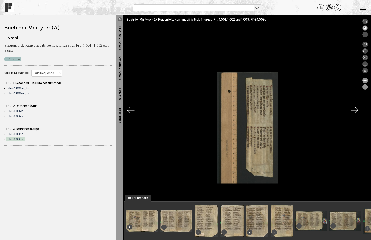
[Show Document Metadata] (365, 36)
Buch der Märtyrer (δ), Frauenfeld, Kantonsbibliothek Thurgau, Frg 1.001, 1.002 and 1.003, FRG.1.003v (196, 19)
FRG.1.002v (15, 116)
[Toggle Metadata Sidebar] (118, 19)
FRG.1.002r (15, 111)
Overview (14, 59)
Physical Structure (120, 38)
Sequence (120, 94)
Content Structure (120, 68)
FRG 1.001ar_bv (18, 88)
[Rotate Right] (365, 52)
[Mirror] (365, 59)
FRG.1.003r (15, 134)
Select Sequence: (16, 73)
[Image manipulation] (365, 65)
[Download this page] (365, 72)
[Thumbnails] (365, 29)
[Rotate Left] (365, 46)
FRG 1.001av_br (18, 93)
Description (120, 115)
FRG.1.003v (15, 139)
